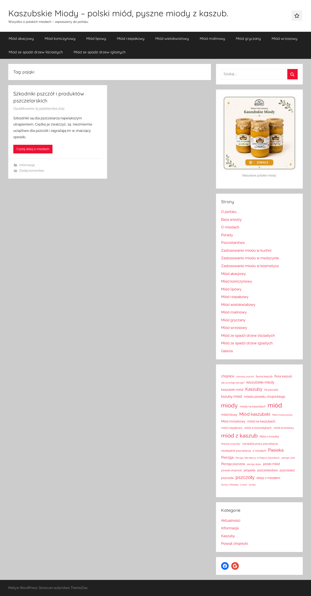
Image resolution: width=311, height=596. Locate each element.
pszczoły (245, 477)
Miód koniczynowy (60, 38)
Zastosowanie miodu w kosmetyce (250, 266)
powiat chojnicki (231, 470)
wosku (252, 484)
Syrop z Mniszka (229, 484)
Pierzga (227, 457)
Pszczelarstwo (233, 242)
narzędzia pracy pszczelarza (260, 443)
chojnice (227, 376)
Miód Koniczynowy (282, 415)
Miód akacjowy (21, 38)
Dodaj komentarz (31, 170)
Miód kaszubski (254, 414)
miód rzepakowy (231, 427)
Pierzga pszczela (233, 464)
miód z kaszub (239, 435)
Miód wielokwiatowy (172, 38)
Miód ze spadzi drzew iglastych (100, 52)
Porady (227, 235)
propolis (249, 470)
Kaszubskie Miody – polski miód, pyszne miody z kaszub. (118, 13)
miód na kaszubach (261, 421)
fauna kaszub (264, 376)
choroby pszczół (245, 376)
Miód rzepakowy (130, 38)
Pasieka (275, 450)
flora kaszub (283, 376)
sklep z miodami (268, 478)
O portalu (229, 212)
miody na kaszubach (253, 406)
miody (229, 405)
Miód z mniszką (269, 436)
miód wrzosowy (284, 427)
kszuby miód (231, 396)
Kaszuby (253, 389)
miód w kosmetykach (258, 427)
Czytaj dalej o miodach (33, 149)
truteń (243, 484)
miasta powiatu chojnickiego (264, 396)
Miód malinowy (212, 38)
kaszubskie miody (260, 382)
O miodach (230, 227)
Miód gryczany (248, 38)
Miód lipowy (96, 38)
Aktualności (230, 520)
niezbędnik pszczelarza (236, 450)
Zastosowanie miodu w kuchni (246, 250)
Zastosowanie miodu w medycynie (250, 258)
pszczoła (227, 478)
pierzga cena (288, 458)
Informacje (27, 165)
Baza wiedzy (231, 219)
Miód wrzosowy (284, 38)
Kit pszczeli (271, 389)
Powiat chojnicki (234, 543)
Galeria (227, 351)
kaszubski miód (232, 389)
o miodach (259, 450)
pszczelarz (287, 470)
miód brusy (229, 414)
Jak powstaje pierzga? (233, 382)
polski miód (271, 464)
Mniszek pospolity (230, 444)
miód (275, 405)
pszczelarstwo (267, 470)
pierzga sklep (254, 464)
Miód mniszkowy (233, 421)
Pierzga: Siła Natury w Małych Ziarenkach (257, 458)
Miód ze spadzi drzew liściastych (36, 52)
